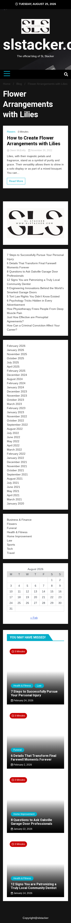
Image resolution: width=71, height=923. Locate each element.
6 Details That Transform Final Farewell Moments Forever (33, 757)
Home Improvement (19, 536)
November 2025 (17, 354)
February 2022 (16, 453)
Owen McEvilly (17, 150)
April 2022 (13, 445)
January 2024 (15, 387)
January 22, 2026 (22, 829)
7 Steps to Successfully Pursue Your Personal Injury (34, 693)
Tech (10, 548)
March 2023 (14, 403)
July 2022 (13, 433)
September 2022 (17, 424)
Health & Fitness (17, 532)
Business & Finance (19, 519)
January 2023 (15, 412)
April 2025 (13, 366)
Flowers (11, 131)
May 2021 (13, 491)
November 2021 (17, 466)
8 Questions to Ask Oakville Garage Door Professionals (31, 822)
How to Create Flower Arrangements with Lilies (33, 140)
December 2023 (17, 391)
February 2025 (16, 370)
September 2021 (17, 474)
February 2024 (16, 383)
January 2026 (15, 350)
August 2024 (15, 379)
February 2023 (16, 408)
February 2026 (16, 345)
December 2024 (17, 374)
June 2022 (13, 437)
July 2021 (13, 482)
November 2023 (17, 395)
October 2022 (15, 420)
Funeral (12, 528)
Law (9, 540)
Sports (11, 544)
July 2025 (13, 362)
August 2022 (15, 428)
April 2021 (13, 495)
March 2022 (14, 449)
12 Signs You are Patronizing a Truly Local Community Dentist (33, 886)
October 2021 (15, 470)
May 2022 (13, 441)
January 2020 (15, 503)
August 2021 (15, 478)
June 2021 (13, 486)
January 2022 (15, 457)
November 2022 (17, 416)
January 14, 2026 (22, 893)
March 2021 (14, 499)
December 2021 (17, 462)
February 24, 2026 (23, 700)
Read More (16, 181)
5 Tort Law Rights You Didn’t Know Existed (33, 296)
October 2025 (15, 358)
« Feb (34, 617)
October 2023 (15, 399)
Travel (11, 552)
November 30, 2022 (41, 150)
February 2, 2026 (22, 764)
